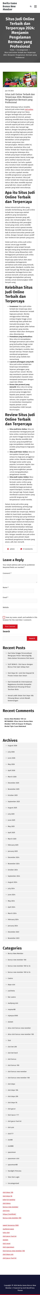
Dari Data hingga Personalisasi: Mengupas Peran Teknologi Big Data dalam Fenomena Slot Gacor (21, 655)
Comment (7, 573)
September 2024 (14, 876)
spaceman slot (13, 1158)
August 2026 (12, 746)
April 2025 (11, 833)
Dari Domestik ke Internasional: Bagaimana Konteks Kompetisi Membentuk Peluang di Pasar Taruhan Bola (20, 685)
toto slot (6, 1233)
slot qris (11, 1127)
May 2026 (11, 764)
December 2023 (13, 932)
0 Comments (28, 549)
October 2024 (13, 870)
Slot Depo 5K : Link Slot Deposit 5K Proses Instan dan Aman (21, 674)
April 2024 (11, 907)
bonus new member (10, 1207)
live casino (12, 997)
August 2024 (12, 882)
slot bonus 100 (13, 1065)
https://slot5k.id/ (9, 1214)
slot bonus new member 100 (19, 1078)
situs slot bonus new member (19, 1028)
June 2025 (11, 820)
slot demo (7, 1203)
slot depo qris (8, 1254)
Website (6, 607)
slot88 (10, 1140)
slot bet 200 (12, 1047)
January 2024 (13, 926)
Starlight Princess (14, 1171)
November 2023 (13, 938)
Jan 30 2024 (9, 91)
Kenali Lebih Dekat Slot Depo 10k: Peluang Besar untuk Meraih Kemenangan (21, 698)
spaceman (12, 1152)
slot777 (10, 1134)
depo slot (11, 985)
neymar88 (11, 1009)
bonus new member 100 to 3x (19, 966)
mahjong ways (8, 1229)
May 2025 (11, 826)
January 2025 (13, 851)
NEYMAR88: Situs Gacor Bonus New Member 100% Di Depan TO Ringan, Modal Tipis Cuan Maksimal (19, 723)
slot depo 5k (12, 1103)
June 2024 (11, 895)
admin (12, 549)
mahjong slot (13, 1003)
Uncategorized (22, 50)
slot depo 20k (13, 1096)
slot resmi (6, 1244)
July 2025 (11, 814)
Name (6, 587)
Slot (9, 1040)
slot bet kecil (13, 1053)
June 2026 (11, 758)
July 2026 (11, 752)
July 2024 (11, 888)
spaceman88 (13, 1165)
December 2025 (13, 783)
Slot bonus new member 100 (14, 1251)
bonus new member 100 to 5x (19, 972)
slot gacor (12, 1109)
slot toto (6, 1211)
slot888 (10, 1146)
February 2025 (13, 845)
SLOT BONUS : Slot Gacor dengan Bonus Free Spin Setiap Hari (20, 665)
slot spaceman (8, 1247)
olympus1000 (13, 1016)
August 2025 (12, 808)
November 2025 (13, 789)
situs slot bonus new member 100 (21, 1034)
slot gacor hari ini (14, 1121)
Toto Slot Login (13, 1177)
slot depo (11, 1084)
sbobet (10, 1022)
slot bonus (12, 1059)
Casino (10, 978)
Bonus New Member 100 (14, 719)
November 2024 (14, 864)
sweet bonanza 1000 (11, 1225)
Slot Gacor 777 (13, 1115)
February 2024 (13, 919)
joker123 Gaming (9, 1200)
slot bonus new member (17, 1072)
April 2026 (11, 770)
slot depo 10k (13, 1090)
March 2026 (12, 777)
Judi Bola (11, 991)
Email (5, 597)
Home (12, 50)
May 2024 (11, 901)
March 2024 (12, 913)
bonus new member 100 (17, 960)
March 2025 (12, 839)
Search (6, 631)
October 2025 (13, 795)
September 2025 (14, 802)
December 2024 (13, 857)
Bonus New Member (15, 953)
